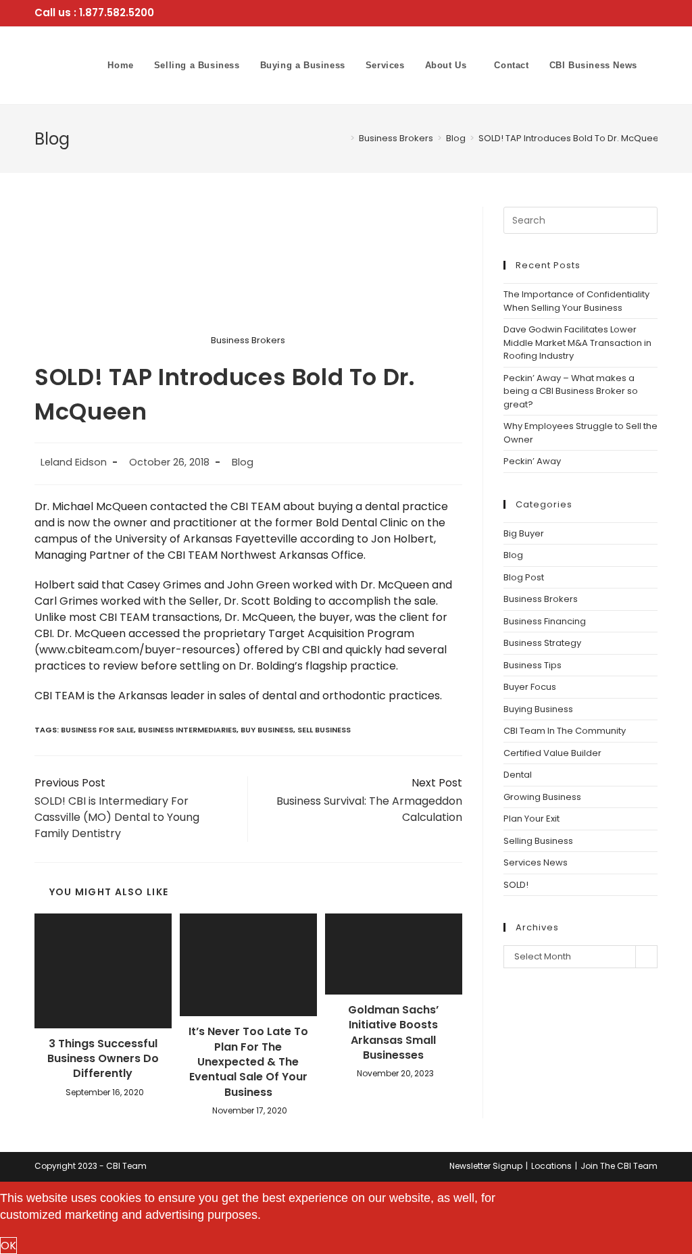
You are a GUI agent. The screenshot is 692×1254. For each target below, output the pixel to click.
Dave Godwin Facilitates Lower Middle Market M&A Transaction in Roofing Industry (577, 342)
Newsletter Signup (485, 1166)
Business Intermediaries (187, 729)
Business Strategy (542, 642)
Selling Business (538, 840)
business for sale (97, 729)
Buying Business (538, 709)
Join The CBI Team (619, 1166)
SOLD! (515, 884)
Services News (535, 862)
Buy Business (267, 729)
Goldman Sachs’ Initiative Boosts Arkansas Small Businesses (393, 1033)
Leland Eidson (74, 462)
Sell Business (324, 729)
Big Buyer (523, 533)
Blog (242, 462)
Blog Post (523, 577)
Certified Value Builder (552, 753)
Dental (517, 774)
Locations (551, 1166)
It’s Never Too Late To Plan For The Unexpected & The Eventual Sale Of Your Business (248, 1062)
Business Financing (544, 621)
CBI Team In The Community (564, 730)
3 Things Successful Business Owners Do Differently (103, 1059)
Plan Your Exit (531, 818)
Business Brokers (540, 599)
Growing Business (542, 797)
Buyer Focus (529, 686)
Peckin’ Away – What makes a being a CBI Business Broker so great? (570, 391)
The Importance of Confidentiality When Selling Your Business (576, 301)
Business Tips (532, 665)
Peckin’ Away (533, 461)
